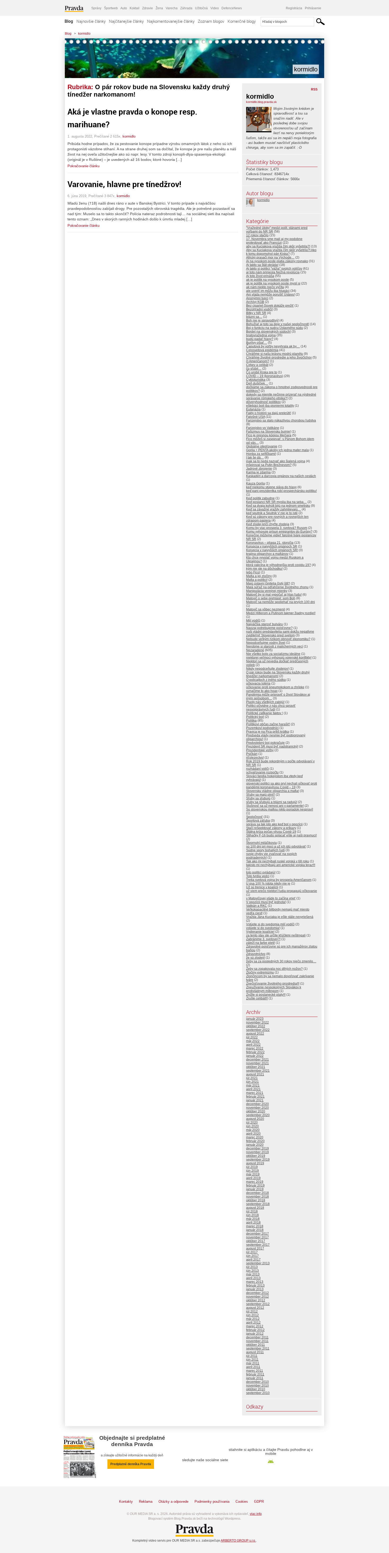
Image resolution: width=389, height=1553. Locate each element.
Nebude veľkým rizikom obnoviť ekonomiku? (278, 639)
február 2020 (255, 1141)
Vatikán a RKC (256, 906)
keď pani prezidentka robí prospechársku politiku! (281, 491)
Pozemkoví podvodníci (262, 728)
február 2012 (255, 1330)
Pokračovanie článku (83, 166)
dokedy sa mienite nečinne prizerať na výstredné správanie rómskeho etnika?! (281, 396)
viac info (256, 1514)
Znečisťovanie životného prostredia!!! (272, 983)
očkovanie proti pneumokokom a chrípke (275, 687)
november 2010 (257, 1385)
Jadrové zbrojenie (259, 468)
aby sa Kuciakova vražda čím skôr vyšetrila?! (278, 246)
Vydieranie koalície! (260, 932)
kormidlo (84, 33)
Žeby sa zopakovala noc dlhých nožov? (274, 969)
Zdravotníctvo (255, 954)
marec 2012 (254, 1326)
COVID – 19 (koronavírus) (264, 376)
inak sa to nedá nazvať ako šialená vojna (275, 461)
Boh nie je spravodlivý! (262, 320)
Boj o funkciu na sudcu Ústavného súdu (274, 328)
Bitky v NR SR (256, 313)
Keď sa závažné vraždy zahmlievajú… (273, 509)
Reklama (145, 1502)
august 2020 (255, 1119)
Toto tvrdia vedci (257, 876)
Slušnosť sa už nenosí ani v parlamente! (275, 806)
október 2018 (255, 1200)
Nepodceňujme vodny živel (265, 643)
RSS (314, 89)
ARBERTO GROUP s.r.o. (238, 1540)
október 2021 (255, 1067)
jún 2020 (252, 1126)
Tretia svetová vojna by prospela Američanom (278, 880)
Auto (123, 8)
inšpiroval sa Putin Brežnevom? (269, 465)
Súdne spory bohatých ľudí (265, 850)
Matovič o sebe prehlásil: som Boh (270, 598)
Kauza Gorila (255, 483)
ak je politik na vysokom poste (267, 280)
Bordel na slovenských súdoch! (268, 331)
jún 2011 (252, 1359)
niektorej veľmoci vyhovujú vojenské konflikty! (278, 657)
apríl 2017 (253, 1259)
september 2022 (258, 1030)
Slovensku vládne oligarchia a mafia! (272, 791)
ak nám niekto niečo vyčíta (265, 287)
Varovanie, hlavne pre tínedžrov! (124, 184)
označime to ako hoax (262, 691)
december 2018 (257, 1193)
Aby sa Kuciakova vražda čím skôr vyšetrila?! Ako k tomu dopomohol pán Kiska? (281, 252)
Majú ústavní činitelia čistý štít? (268, 583)
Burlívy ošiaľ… (256, 343)
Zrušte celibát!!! (257, 998)
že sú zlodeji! (255, 957)
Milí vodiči (253, 620)
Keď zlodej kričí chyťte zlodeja (267, 524)
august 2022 (255, 1033)
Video (214, 8)
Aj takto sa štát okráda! (262, 265)
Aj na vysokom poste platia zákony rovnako (277, 261)
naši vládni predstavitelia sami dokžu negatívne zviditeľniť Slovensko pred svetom (280, 633)
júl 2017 (252, 1252)
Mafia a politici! (257, 580)
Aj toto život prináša (260, 276)
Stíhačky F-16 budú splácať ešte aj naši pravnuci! (281, 835)
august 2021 (255, 1074)
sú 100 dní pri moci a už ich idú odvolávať (276, 846)
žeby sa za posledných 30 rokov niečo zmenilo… (281, 961)
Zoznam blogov (211, 21)
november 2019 (257, 1152)
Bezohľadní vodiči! (259, 309)
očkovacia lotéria (258, 683)
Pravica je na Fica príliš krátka (267, 732)
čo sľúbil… (253, 368)
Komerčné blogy (242, 21)
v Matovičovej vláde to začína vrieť (271, 898)
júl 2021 (252, 1078)
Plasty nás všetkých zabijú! (265, 702)
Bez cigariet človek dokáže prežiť (270, 305)
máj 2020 (253, 1130)
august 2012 (255, 1308)
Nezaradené (255, 650)
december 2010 (257, 1382)
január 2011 (254, 1378)
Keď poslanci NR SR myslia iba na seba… (276, 502)
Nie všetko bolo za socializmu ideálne (273, 654)
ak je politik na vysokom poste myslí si (273, 283)
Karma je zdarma (258, 472)
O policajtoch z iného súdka (266, 680)
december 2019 (257, 1148)
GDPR (259, 1502)
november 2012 (257, 1296)
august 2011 (255, 1352)
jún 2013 (252, 1271)
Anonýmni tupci (257, 298)
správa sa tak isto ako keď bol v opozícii (274, 824)
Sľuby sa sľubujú (258, 798)
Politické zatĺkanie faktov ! (264, 713)
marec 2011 (254, 1371)
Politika (251, 720)
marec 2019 (254, 1182)
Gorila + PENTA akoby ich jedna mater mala (277, 450)
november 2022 (257, 1022)
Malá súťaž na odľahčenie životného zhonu (277, 587)
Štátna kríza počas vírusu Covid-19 (271, 832)
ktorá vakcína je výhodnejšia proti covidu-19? (278, 565)
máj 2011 (252, 1363)
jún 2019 (252, 1170)
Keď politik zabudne (260, 498)
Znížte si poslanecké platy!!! (266, 995)
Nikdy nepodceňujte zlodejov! (267, 669)
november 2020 (257, 1108)
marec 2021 (254, 1093)
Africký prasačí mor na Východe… (270, 257)
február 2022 (255, 1052)
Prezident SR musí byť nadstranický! (272, 746)
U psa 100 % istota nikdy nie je (268, 883)
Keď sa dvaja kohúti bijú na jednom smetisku (278, 506)
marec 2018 (254, 1226)
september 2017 (258, 1245)
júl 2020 (252, 1122)
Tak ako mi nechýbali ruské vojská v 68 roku (277, 861)
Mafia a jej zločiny (259, 576)
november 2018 (257, 1196)
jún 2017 (252, 1256)
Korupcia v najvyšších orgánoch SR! (272, 550)
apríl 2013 (253, 1278)
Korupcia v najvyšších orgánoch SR (271, 546)
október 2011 (255, 1345)
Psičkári (251, 754)
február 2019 (255, 1185)
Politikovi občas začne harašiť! (268, 724)
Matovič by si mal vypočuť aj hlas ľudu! (274, 594)
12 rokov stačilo (257, 235)
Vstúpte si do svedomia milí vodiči (270, 924)
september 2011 (257, 1348)
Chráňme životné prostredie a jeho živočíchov (279, 357)
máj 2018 (253, 1219)
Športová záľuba (258, 820)
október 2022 (255, 1026)
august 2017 (255, 1248)
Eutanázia (253, 409)
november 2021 (257, 1063)
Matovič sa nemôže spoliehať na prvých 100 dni (280, 602)
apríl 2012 (253, 1322)
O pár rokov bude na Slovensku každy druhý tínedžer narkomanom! (278, 674)
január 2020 (255, 1145)
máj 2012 (253, 1319)
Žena (159, 8)
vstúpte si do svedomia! (263, 928)
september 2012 (258, 1304)
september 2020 (258, 1115)
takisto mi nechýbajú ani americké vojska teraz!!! (280, 865)
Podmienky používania (212, 1502)
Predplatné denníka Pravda (130, 1464)
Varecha (172, 8)
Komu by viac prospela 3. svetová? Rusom (276, 528)
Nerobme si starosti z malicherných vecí (274, 646)
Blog (69, 21)
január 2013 (255, 1289)
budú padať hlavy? (259, 339)
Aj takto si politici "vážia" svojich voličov (274, 268)
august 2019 (255, 1163)
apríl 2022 (253, 1045)
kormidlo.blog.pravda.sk (261, 101)
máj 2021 (253, 1085)
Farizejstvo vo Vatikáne (262, 428)
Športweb (111, 8)
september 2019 (258, 1159)
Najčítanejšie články (126, 21)
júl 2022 (252, 1037)
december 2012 (257, 1293)
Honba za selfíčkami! (261, 454)
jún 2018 (252, 1215)
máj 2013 (253, 1274)
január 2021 (255, 1100)
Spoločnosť (254, 817)
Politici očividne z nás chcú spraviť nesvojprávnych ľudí (271, 707)
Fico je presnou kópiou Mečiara (268, 435)
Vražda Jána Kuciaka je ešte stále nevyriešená (279, 917)
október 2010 (255, 1389)
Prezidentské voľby (260, 750)
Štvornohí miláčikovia (261, 843)
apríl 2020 (253, 1133)
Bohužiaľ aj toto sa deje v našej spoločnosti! (277, 324)
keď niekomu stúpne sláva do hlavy (271, 487)
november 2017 (257, 1237)
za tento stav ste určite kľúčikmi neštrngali (276, 935)
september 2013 (258, 1263)
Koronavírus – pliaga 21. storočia (269, 543)
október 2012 (255, 1300)
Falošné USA (255, 417)
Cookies (242, 1502)
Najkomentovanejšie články (171, 21)
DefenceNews (231, 8)
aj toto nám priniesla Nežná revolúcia (273, 272)
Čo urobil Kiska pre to (261, 372)
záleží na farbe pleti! (260, 943)
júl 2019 (252, 1167)
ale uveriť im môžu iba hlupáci (268, 291)
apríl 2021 (253, 1089)
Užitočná (201, 8)
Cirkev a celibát (257, 365)
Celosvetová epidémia (262, 350)
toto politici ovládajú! (260, 872)
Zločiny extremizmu (260, 972)
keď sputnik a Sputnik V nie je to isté (272, 513)
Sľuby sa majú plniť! (260, 794)
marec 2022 (254, 1048)
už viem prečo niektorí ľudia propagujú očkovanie (281, 891)
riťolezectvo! (255, 757)
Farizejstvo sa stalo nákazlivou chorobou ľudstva (281, 420)
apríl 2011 (253, 1367)
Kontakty (126, 1502)
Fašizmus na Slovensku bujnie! (268, 431)
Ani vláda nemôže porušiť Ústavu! (270, 294)
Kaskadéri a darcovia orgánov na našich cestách (281, 476)
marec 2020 (254, 1137)
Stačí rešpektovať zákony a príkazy (271, 828)
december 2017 (257, 1233)
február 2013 (255, 1285)
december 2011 (257, 1337)
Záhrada (186, 8)
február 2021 (255, 1096)
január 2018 (255, 1230)
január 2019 (255, 1189)
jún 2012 (252, 1315)
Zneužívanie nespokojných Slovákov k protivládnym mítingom (273, 989)
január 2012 (255, 1333)
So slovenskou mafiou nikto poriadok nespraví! (279, 809)
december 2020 (257, 1104)
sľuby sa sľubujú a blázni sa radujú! (271, 802)
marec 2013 (254, 1282)
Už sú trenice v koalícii (262, 887)
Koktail (134, 8)
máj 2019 (253, 1174)
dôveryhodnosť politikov (263, 402)
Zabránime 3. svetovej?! (263, 939)
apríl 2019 (253, 1178)
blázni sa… (254, 317)
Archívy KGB (255, 302)
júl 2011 (251, 1356)
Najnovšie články (91, 21)
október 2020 (255, 1111)
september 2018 (258, 1204)
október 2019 (255, 1156)
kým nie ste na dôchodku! (264, 569)
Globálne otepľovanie (261, 446)
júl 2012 (252, 1311)
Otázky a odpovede (173, 1502)
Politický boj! (255, 717)
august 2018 (255, 1208)
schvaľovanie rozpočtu (262, 772)
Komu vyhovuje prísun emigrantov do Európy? (279, 531)
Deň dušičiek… (257, 383)
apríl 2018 (253, 1222)
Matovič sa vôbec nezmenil (265, 609)
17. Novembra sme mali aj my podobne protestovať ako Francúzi (274, 241)
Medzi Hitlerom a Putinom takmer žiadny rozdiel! (280, 613)
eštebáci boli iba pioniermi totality (270, 406)
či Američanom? (257, 361)
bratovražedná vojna (261, 335)
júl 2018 (252, 1211)
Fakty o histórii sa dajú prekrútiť (268, 413)
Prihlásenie (313, 8)
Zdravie (147, 8)
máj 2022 (253, 1041)
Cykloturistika (255, 380)
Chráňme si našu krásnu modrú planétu (274, 354)
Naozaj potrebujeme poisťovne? (269, 628)
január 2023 (255, 1019)
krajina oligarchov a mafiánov (267, 554)
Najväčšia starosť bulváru (264, 624)
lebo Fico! (253, 572)
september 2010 (258, 1393)
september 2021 (258, 1070)
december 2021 (257, 1059)
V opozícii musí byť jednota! (266, 902)
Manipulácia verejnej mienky (266, 591)
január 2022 (255, 1056)
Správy (96, 8)
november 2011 (257, 1341)
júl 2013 (252, 1267)
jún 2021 (252, 1082)
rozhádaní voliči (257, 769)
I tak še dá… (255, 457)
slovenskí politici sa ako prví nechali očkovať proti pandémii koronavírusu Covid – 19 (281, 785)
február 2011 (255, 1374)
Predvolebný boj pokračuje (265, 743)
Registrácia (294, 8)
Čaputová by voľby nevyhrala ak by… (273, 346)
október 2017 (255, 1241)
